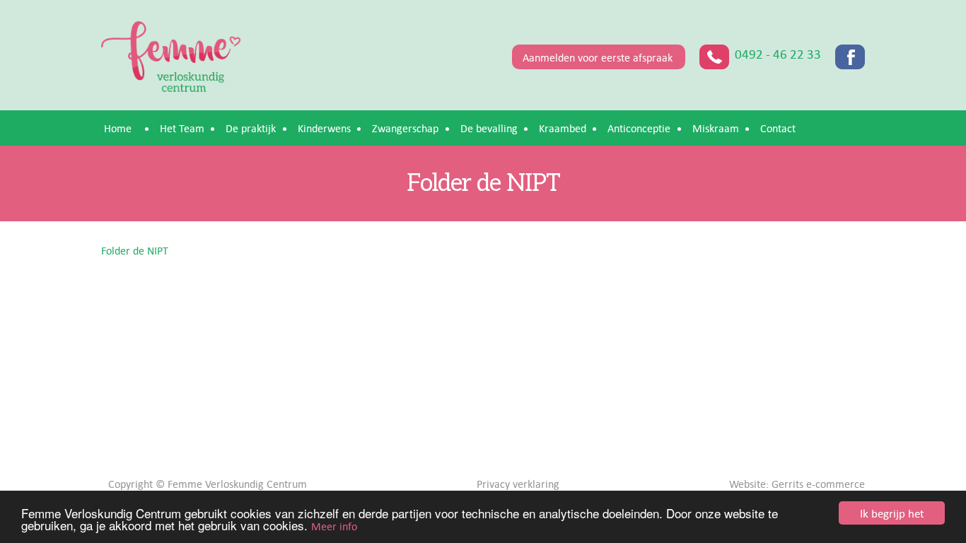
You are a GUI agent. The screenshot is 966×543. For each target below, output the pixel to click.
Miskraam (715, 128)
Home (118, 128)
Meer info (334, 526)
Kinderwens (324, 128)
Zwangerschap (405, 128)
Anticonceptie (638, 128)
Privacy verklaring (518, 484)
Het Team (182, 128)
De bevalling (489, 128)
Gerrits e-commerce (818, 484)
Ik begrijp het (892, 513)
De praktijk (251, 128)
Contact (778, 128)
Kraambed (562, 128)
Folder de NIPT (134, 250)
